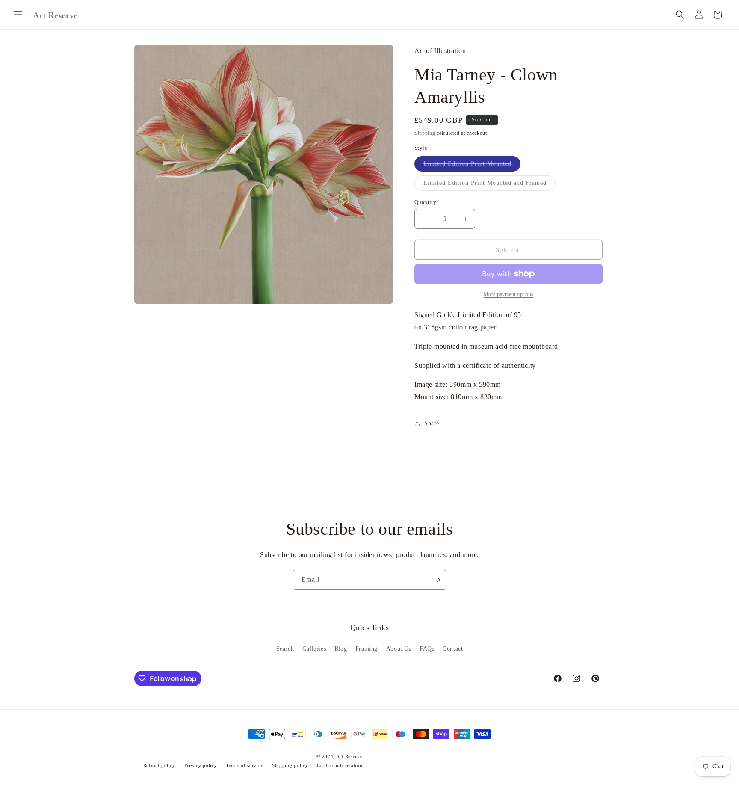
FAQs (427, 649)
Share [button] (431, 423)
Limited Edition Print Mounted (471, 166)
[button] (18, 14)
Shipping (424, 133)
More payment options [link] (509, 294)
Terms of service (244, 765)
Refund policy (159, 765)
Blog (340, 649)
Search (285, 649)
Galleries (314, 649)
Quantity (425, 202)
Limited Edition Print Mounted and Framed (489, 185)
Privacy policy (200, 765)
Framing (366, 649)
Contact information (339, 765)
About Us (398, 649)
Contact (453, 649)
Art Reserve (349, 756)
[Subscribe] (436, 580)
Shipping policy (290, 765)
